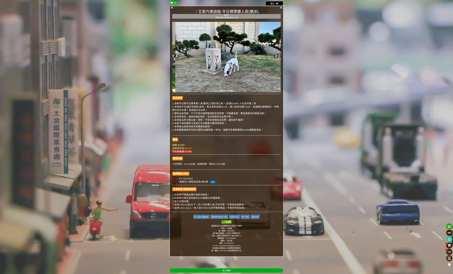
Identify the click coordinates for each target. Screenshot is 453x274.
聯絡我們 (255, 217)
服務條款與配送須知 (219, 217)
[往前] (176, 56)
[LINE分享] (173, 2)
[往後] (276, 56)
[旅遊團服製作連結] (449, 239)
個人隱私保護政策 (201, 217)
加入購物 (226, 270)
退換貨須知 (234, 217)
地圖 (212, 182)
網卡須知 (245, 217)
